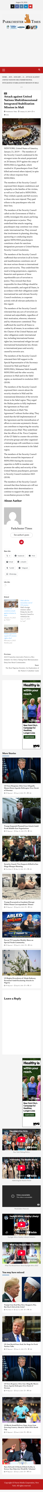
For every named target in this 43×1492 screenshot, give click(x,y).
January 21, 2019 (25, 111)
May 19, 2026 (20, 831)
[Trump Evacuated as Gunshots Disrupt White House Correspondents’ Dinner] (21, 886)
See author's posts (21, 535)
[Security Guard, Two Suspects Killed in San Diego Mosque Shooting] (21, 848)
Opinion (7, 1299)
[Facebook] (17, 6)
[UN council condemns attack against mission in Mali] (11, 604)
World (6, 1339)
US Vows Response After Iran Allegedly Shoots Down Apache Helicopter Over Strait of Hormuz (21, 788)
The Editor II (9, 869)
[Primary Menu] (4, 70)
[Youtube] (30, 6)
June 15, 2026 (19, 1309)
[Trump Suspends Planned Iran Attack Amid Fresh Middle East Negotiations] (21, 810)
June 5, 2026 (19, 1471)
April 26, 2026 (20, 907)
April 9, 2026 (19, 985)
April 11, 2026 (20, 945)
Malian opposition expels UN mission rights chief (10, 636)
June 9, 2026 (19, 793)
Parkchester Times (11, 111)
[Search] (39, 70)
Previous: (21, 658)
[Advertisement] (21, 50)
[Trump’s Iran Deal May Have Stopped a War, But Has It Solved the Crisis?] (21, 1289)
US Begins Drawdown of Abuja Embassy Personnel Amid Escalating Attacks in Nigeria (20, 981)
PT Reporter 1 (9, 793)
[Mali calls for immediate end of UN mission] (28, 611)
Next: (22, 668)
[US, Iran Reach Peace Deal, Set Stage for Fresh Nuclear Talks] (21, 1329)
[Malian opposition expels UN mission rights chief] (11, 629)
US (5, 93)
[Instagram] (21, 6)
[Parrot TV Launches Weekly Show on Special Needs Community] (21, 925)
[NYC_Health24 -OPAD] (31, 714)
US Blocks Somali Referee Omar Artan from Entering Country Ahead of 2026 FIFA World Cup (21, 1427)
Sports (6, 1420)
